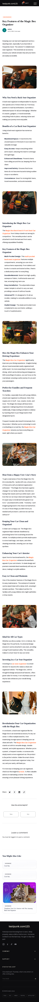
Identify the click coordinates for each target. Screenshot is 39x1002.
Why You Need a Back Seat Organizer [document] (19, 97)
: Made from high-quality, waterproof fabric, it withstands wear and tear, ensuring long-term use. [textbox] (20, 278)
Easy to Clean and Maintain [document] (14, 576)
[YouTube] (15, 944)
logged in (14, 837)
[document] (19, 77)
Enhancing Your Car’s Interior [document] (16, 553)
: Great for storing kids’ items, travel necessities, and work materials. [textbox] (20, 179)
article (21, 772)
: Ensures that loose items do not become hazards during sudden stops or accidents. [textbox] (20, 171)
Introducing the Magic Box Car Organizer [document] (16, 224)
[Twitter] (10, 792)
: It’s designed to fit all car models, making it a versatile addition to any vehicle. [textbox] (20, 298)
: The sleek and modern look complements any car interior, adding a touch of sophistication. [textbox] (20, 308)
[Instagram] (3, 944)
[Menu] (35, 4)
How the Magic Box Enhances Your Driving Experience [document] (18, 354)
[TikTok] (11, 944)
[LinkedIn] (19, 792)
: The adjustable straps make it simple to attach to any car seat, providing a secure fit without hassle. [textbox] (19, 288)
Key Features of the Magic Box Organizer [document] (16, 250)
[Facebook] (14, 792)
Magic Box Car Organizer (15, 360)
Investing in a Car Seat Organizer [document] (17, 659)
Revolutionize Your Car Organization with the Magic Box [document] (19, 725)
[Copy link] (24, 792)
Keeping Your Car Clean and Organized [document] (15, 523)
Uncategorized (7, 17)
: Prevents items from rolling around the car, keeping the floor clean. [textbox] (20, 161)
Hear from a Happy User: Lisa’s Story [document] (19, 475)
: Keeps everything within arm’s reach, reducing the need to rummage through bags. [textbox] (20, 152)
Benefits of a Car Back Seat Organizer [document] (19, 126)
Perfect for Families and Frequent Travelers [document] (17, 389)
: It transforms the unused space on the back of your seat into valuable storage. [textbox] (20, 142)
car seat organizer (19, 664)
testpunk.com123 (10, 4)
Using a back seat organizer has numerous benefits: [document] (17, 132)
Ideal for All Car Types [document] (12, 637)
